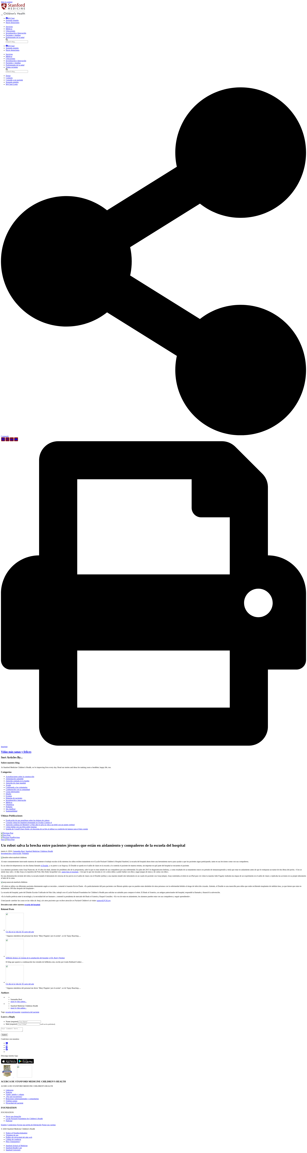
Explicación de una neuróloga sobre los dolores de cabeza (27, 820)
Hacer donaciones (12, 23)
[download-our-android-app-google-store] (26, 1063)
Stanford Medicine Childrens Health (39, 851)
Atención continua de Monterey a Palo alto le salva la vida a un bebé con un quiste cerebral (40, 825)
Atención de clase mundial (16, 783)
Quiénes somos (11, 1101)
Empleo (4, 1125)
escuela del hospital (32, 905)
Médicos (9, 802)
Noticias (9, 1092)
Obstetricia (10, 805)
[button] (153, 435)
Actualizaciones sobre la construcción (20, 777)
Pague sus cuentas (49, 1125)
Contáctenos (12, 1125)
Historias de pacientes (14, 798)
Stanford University (13, 1150)
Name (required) (12, 1022)
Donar (8, 76)
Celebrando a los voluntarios (16, 787)
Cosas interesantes (13, 792)
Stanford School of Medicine (17, 1146)
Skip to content (6, 2)
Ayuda (8, 785)
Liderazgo (9, 1090)
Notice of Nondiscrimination (16, 1133)
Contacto (9, 78)
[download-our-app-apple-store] (9, 1063)
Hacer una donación (13, 1116)
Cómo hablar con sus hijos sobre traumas (21, 827)
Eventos (9, 796)
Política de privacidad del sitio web (19, 1137)
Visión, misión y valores (15, 1094)
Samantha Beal (19, 851)
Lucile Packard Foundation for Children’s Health (24, 1119)
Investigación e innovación (16, 800)
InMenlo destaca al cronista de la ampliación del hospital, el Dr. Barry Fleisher (35, 958)
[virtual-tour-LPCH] (7, 1043)
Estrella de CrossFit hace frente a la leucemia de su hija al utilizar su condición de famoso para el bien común (47, 829)
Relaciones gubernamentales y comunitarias (22, 1099)
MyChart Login (12, 84)
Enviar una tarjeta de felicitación (29, 1125)
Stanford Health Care (14, 1148)
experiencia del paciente (30, 1012)
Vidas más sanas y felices (16, 751)
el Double (44, 866)
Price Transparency (13, 1142)
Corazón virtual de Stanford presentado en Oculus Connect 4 (29, 823)
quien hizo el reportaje (70, 872)
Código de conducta (13, 1139)
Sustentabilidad (11, 811)
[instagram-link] (6, 1045)
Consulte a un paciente (14, 80)
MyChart (11, 18)
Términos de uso (12, 1135)
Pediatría (9, 807)
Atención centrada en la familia (17, 781)
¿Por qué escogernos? (14, 1097)
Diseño (8, 794)
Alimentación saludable (15, 779)
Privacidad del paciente (14, 1103)
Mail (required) (11, 1024)
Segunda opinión (12, 20)
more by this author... (19, 1002)
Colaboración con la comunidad (18, 789)
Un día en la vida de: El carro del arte (20, 932)
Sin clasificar (10, 809)
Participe (9, 1121)
